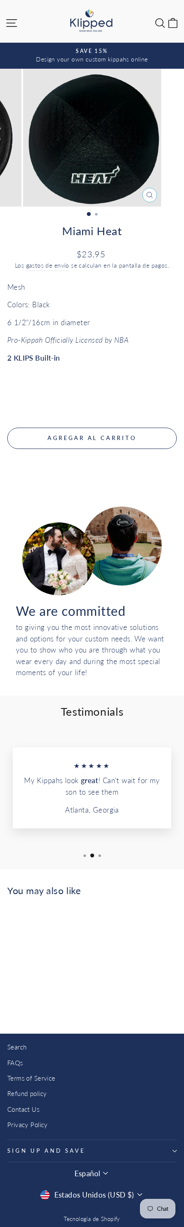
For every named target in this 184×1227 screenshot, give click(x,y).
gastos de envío (47, 265)
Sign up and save (46, 1150)
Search (17, 1047)
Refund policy (27, 1093)
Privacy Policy (27, 1124)
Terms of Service (31, 1078)
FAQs (15, 1063)
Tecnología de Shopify (92, 1219)
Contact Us (23, 1109)
